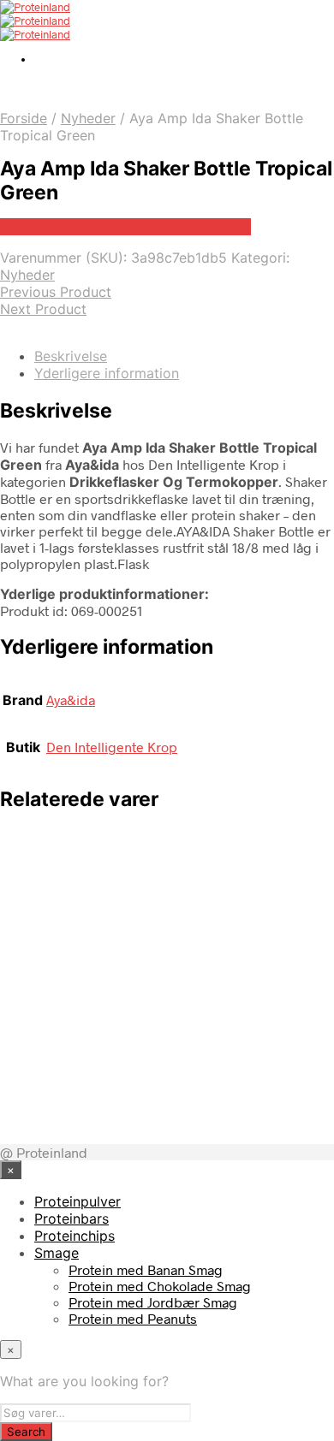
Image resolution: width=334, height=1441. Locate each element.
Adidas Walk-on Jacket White (176, 968)
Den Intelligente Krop (111, 746)
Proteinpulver (77, 1201)
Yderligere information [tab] (106, 373)
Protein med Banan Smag (146, 1269)
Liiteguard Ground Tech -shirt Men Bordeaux (176, 883)
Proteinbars (71, 1218)
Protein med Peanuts (133, 1318)
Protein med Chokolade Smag (160, 1286)
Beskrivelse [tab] (70, 356)
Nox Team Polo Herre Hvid (160, 1041)
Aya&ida (70, 699)
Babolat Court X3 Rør (140, 1113)
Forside (23, 118)
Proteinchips (74, 1235)
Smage (56, 1252)
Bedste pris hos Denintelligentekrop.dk (125, 226)
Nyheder (88, 118)
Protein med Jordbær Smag (153, 1302)
